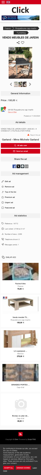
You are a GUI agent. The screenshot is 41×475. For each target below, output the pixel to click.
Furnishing (21, 32)
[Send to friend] (26, 166)
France (8, 28)
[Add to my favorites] (22, 42)
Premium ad (10, 197)
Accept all (8, 468)
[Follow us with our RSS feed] (20, 434)
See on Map (12, 112)
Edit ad (8, 181)
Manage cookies (23, 468)
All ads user (22, 145)
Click (16, 439)
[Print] (22, 166)
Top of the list (10, 192)
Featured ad (10, 208)
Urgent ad (9, 202)
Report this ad (35, 135)
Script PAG (32, 439)
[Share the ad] (18, 42)
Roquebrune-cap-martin (25, 28)
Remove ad (9, 187)
